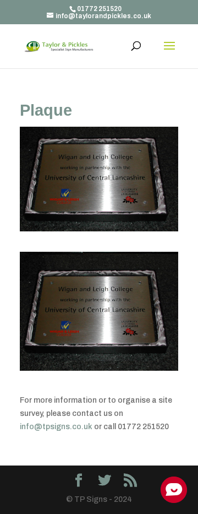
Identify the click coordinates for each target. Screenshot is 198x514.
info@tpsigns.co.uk (56, 427)
